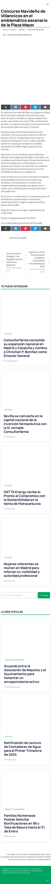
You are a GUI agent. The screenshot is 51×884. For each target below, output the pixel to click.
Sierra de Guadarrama (14, 660)
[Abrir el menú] (47, 4)
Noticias (22, 29)
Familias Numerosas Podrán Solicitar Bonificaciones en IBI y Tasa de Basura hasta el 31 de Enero (24, 823)
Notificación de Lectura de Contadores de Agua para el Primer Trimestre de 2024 (23, 748)
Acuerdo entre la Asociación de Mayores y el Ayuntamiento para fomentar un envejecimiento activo (25, 674)
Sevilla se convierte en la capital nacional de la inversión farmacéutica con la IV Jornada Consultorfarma (25, 424)
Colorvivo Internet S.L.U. (24, 869)
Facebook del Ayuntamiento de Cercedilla (23, 223)
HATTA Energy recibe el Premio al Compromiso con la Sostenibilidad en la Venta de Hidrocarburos (24, 498)
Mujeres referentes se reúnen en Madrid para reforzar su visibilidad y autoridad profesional (22, 570)
